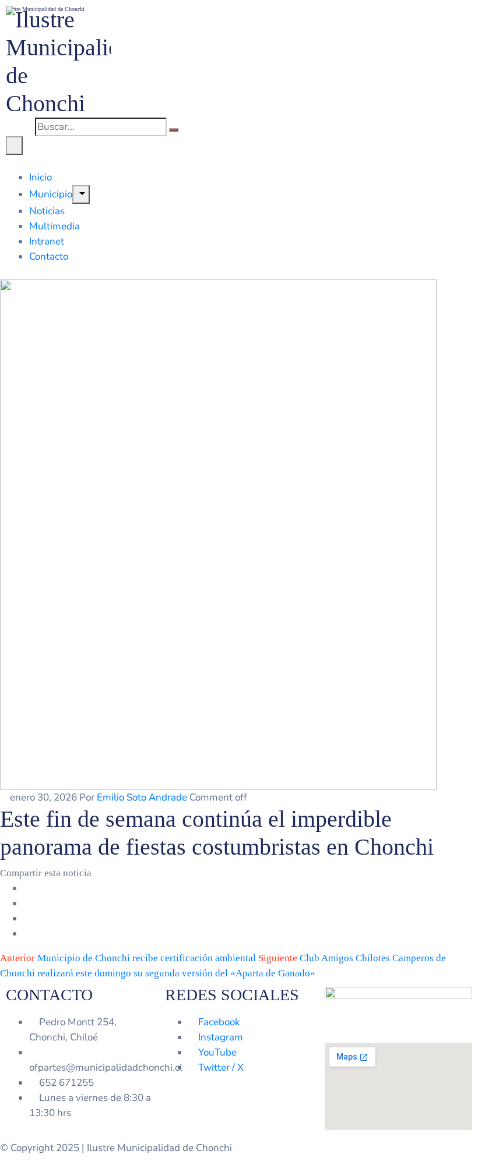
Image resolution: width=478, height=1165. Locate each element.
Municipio (50, 194)
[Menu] (81, 194)
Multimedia (54, 226)
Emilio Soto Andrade (142, 797)
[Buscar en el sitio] (173, 130)
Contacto (48, 256)
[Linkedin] (27, 933)
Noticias (47, 211)
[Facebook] (27, 888)
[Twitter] (27, 903)
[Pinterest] (27, 918)
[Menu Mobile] (14, 145)
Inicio (40, 177)
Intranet (46, 241)
